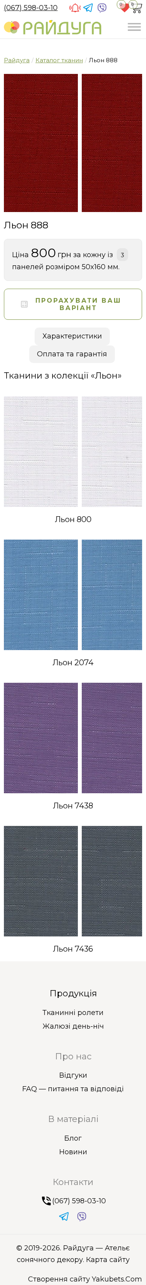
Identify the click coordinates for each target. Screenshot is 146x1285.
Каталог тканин (59, 60)
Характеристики (72, 336)
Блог (73, 1138)
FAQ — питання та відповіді (73, 1089)
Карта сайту (108, 1259)
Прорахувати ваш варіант (78, 304)
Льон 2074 (73, 662)
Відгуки (73, 1075)
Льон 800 (73, 519)
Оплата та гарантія (72, 354)
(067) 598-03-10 (31, 8)
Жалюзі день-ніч (73, 1026)
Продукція (73, 993)
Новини (73, 1152)
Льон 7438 (73, 805)
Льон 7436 (73, 949)
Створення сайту (59, 1279)
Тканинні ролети (73, 1012)
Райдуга (17, 60)
